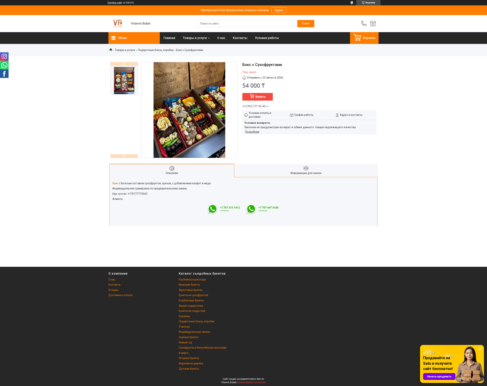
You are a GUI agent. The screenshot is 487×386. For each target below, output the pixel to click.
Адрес (279, 10)
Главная (169, 38)
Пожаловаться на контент (252, 382)
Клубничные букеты (191, 300)
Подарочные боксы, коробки (155, 50)
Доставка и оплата (120, 295)
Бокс (115, 183)
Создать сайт (114, 2)
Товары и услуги (195, 38)
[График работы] (373, 23)
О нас (221, 38)
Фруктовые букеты (190, 289)
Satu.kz (260, 379)
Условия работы (267, 38)
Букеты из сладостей (192, 310)
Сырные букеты (188, 337)
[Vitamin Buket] (117, 23)
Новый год (185, 342)
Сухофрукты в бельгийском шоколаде (203, 347)
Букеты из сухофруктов (193, 295)
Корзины (184, 316)
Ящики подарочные (191, 305)
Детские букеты (189, 368)
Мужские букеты (189, 284)
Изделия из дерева (191, 363)
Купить (260, 96)
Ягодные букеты (189, 358)
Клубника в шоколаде (192, 279)
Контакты (240, 38)
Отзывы (113, 289)
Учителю (184, 326)
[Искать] (305, 23)
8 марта (184, 352)
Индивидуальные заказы (194, 331)
